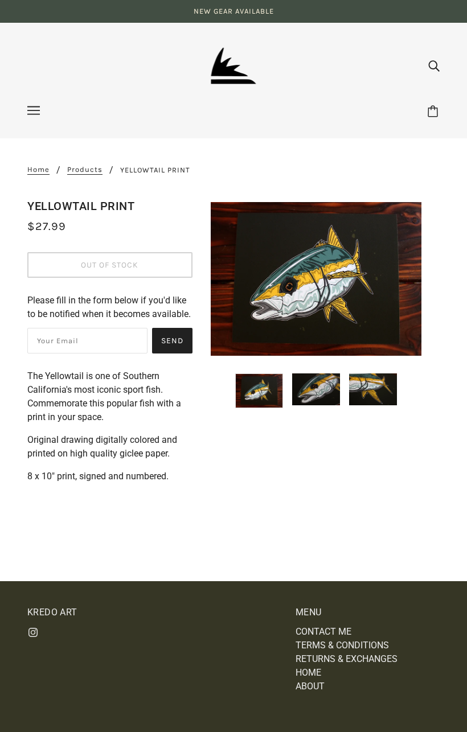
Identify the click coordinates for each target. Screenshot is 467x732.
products (85, 170)
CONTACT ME (323, 631)
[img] (434, 65)
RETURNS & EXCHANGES (347, 658)
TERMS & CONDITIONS (342, 645)
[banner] (234, 64)
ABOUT (310, 686)
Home (38, 170)
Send (172, 341)
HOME (308, 672)
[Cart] (434, 112)
